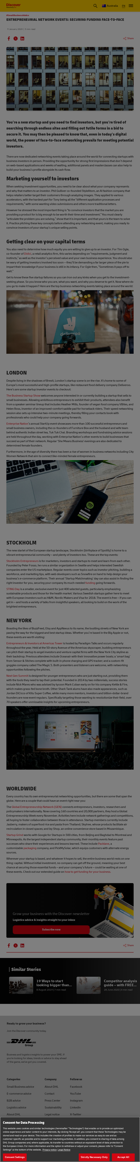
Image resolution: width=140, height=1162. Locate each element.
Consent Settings (15, 1157)
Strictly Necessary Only (94, 1157)
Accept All (123, 1157)
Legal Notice (64, 1149)
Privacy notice (49, 1149)
